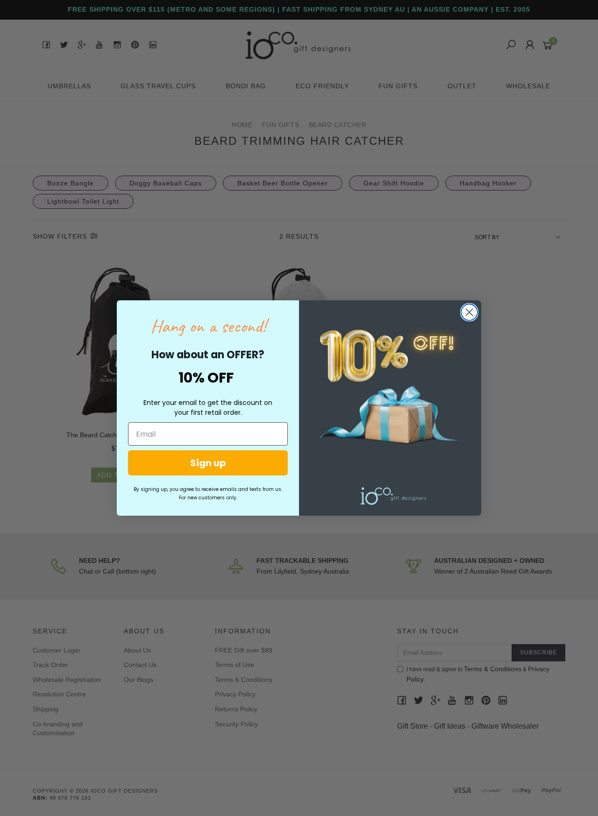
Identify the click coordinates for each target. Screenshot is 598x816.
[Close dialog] (469, 312)
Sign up (208, 462)
